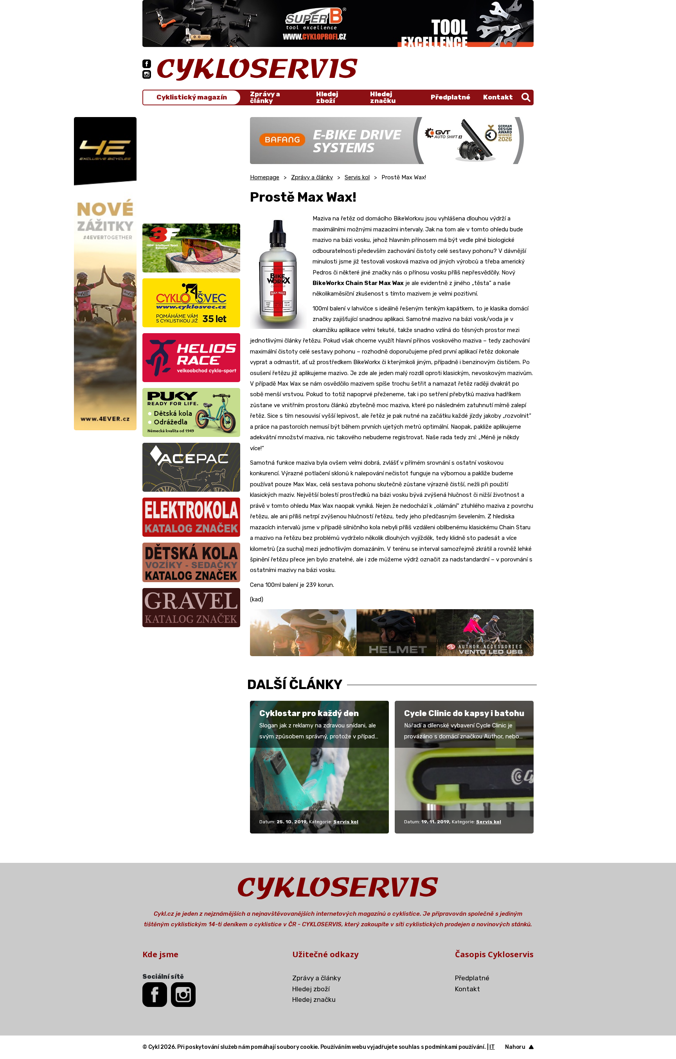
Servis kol (357, 177)
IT (492, 1047)
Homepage (264, 177)
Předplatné (450, 97)
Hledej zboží (327, 97)
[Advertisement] (191, 166)
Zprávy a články (265, 97)
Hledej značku (383, 97)
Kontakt (498, 97)
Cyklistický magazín (191, 97)
